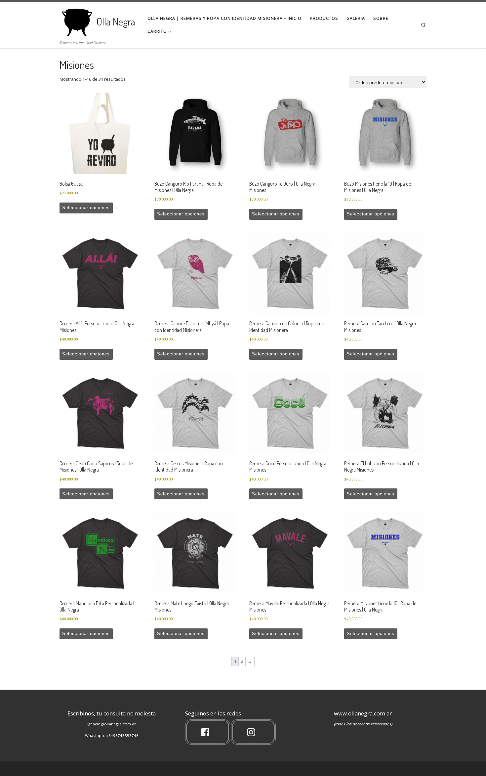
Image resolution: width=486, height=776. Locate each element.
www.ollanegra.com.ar (363, 713)
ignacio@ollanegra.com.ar (111, 723)
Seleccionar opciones (86, 207)
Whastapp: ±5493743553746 (112, 735)
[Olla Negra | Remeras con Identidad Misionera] (77, 19)
